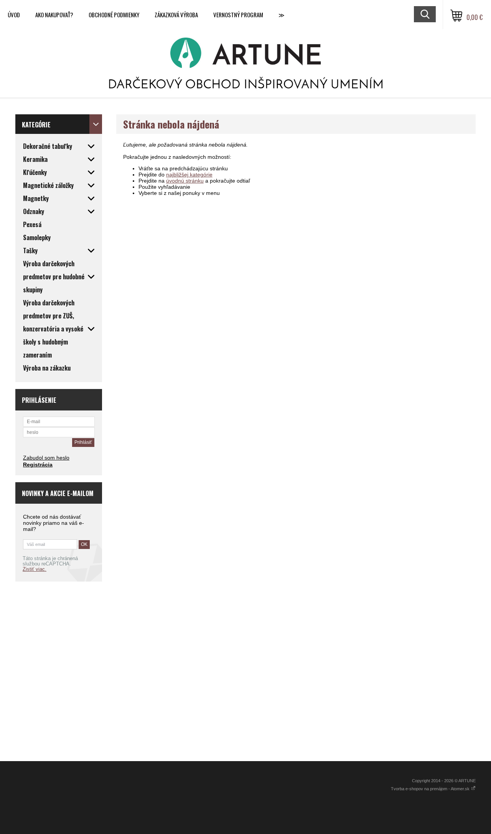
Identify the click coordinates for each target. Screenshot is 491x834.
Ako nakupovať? (54, 14)
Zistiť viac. (34, 569)
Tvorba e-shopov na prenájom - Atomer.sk (431, 788)
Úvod (14, 14)
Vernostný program (238, 14)
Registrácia (38, 465)
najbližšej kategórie (189, 174)
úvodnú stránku (185, 181)
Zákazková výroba (176, 14)
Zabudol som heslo (46, 458)
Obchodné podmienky (114, 14)
